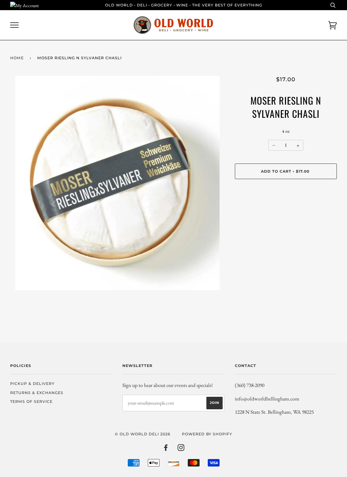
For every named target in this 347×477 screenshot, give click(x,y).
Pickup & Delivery (32, 383)
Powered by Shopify (207, 434)
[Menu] (14, 25)
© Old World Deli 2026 (142, 434)
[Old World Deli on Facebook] (165, 449)
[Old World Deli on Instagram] (181, 449)
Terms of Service (31, 401)
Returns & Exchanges (36, 392)
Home (17, 58)
